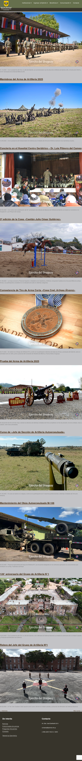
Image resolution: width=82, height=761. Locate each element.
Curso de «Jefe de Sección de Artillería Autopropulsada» (32, 432)
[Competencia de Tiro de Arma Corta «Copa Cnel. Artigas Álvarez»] (41, 321)
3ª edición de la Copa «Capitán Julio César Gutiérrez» (30, 219)
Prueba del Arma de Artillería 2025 (19, 361)
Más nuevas (78, 711)
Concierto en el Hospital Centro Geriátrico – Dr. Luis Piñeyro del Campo (41, 148)
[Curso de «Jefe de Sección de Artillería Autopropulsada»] (41, 463)
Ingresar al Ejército (40, 3)
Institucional (26, 3)
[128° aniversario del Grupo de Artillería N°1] (41, 605)
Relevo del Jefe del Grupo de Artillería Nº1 (24, 644)
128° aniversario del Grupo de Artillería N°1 (24, 574)
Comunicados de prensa (10, 726)
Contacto (76, 3)
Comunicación (65, 3)
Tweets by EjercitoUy (9, 735)
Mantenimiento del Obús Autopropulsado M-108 (27, 503)
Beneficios (53, 3)
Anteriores (3, 711)
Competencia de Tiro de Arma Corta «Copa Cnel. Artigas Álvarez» (37, 290)
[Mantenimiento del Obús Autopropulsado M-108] (41, 534)
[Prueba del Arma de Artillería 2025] (41, 392)
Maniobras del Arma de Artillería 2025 (21, 79)
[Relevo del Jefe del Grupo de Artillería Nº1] (41, 676)
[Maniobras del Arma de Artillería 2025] (41, 110)
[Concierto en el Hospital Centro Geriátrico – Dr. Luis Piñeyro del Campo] (41, 179)
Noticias (5, 724)
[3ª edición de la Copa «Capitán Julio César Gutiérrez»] (41, 250)
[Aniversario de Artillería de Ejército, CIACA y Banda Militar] (41, 39)
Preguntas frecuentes (9, 729)
